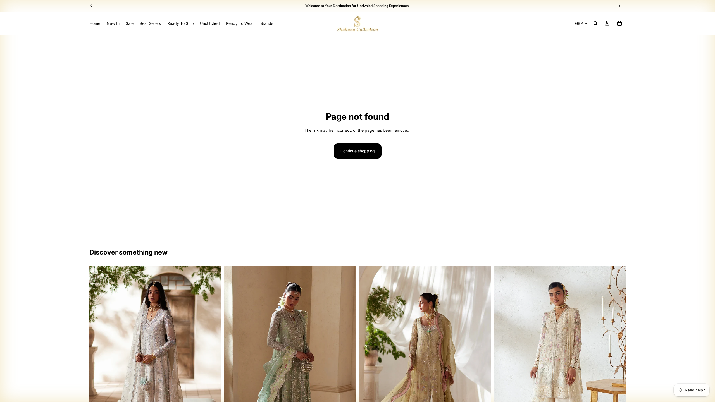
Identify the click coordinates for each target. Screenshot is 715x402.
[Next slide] (212, 364)
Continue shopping (357, 151)
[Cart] (619, 23)
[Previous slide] (97, 364)
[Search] (595, 23)
